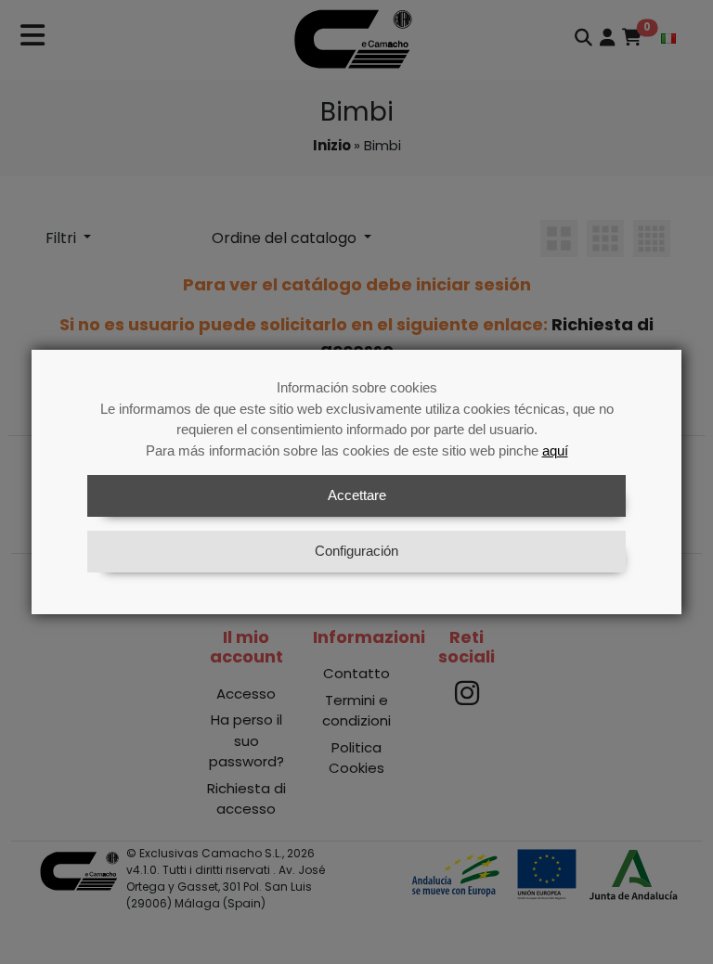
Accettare (357, 495)
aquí (555, 450)
